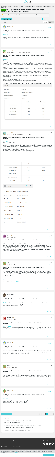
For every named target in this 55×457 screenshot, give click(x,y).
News (14, 443)
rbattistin (9, 132)
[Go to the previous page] (34, 19)
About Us (3, 441)
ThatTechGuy (10, 317)
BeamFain (9, 342)
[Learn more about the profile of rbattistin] (5, 133)
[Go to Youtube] (44, 444)
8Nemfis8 (9, 365)
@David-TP (5, 34)
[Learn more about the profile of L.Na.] (5, 263)
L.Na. (8, 262)
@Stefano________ (7, 326)
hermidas (9, 50)
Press (14, 441)
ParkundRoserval (10, 294)
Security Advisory (17, 446)
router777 (9, 26)
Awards (14, 444)
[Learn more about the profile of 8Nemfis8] (5, 366)
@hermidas (5, 141)
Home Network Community (6, 6)
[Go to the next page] (48, 19)
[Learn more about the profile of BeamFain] (5, 343)
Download (17, 281)
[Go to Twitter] (50, 444)
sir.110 (8, 235)
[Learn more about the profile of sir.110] (5, 236)
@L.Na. (5, 302)
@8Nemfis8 (5, 398)
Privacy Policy (4, 446)
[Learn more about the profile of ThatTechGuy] (5, 318)
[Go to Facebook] (47, 444)
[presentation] (4, 27)
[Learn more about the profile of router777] (5, 27)
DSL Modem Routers (16, 6)
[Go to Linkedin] (53, 444)
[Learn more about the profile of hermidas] (5, 51)
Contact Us (3, 444)
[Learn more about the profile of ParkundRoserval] (5, 295)
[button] (2, 2)
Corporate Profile (5, 443)
